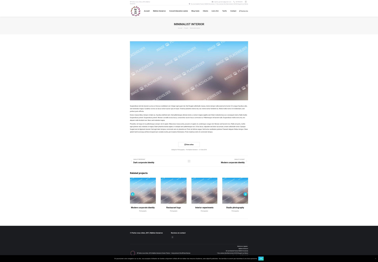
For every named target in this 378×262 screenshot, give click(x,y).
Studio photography (235, 207)
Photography (181, 149)
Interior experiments (204, 207)
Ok (261, 258)
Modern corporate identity (143, 207)
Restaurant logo (173, 207)
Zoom (143, 190)
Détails (148, 190)
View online (190, 144)
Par (192, 149)
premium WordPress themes (182, 253)
